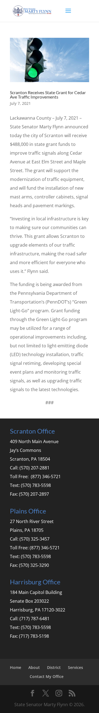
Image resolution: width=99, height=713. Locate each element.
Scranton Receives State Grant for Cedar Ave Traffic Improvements (48, 94)
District (54, 667)
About (34, 667)
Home (15, 667)
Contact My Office (47, 676)
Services (75, 667)
